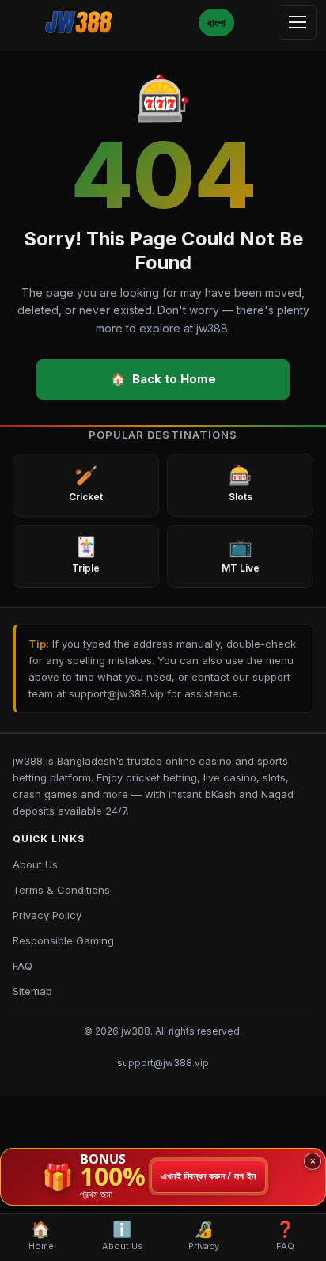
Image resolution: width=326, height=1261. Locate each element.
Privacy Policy (47, 915)
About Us (35, 864)
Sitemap (32, 991)
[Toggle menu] (298, 22)
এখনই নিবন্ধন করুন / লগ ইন (208, 1176)
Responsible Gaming (63, 940)
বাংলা (216, 22)
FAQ (22, 965)
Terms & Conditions (61, 889)
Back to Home (163, 378)
